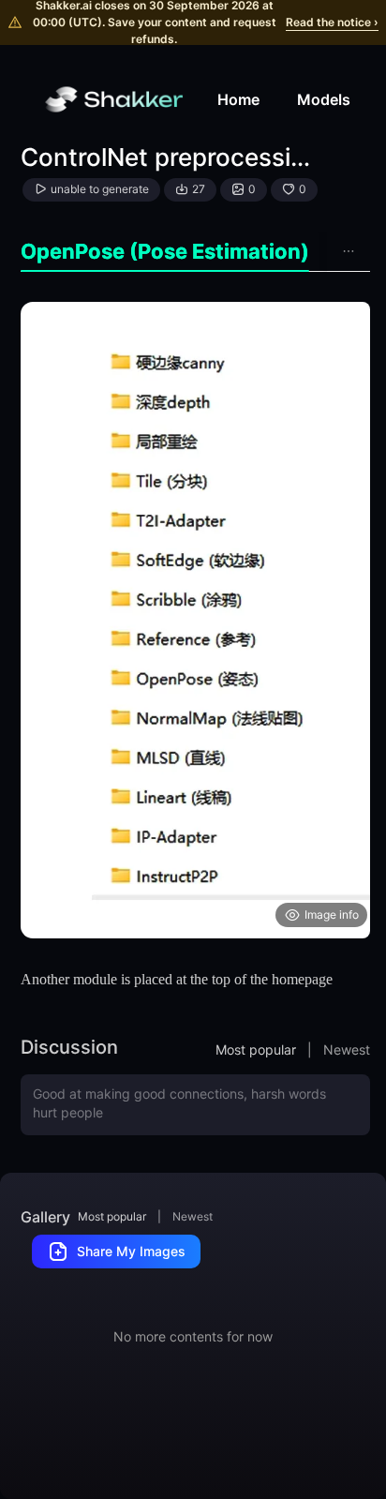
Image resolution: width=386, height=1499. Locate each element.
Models (323, 99)
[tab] (165, 251)
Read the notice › (332, 22)
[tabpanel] (195, 620)
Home (238, 99)
